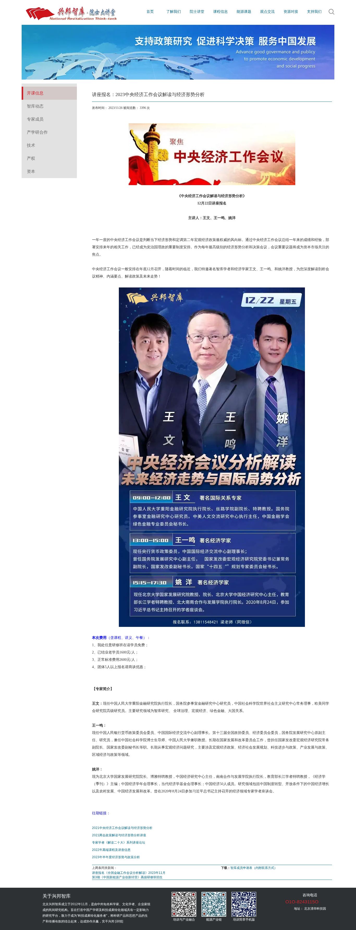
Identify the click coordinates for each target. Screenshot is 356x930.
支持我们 (314, 11)
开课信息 (35, 93)
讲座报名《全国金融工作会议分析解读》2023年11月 (128, 873)
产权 (31, 158)
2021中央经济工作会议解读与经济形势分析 (122, 828)
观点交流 (267, 11)
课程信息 (220, 11)
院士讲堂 (197, 11)
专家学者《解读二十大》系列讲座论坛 (118, 842)
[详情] (119, 921)
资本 (31, 171)
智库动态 (35, 106)
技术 (31, 145)
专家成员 (35, 119)
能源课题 (244, 11)
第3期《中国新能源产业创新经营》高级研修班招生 (127, 877)
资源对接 (291, 11)
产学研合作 (37, 132)
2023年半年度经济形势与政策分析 (116, 857)
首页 (150, 11)
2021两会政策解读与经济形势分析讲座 (119, 835)
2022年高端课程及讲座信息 (111, 850)
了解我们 (173, 11)
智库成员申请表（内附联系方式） (253, 868)
